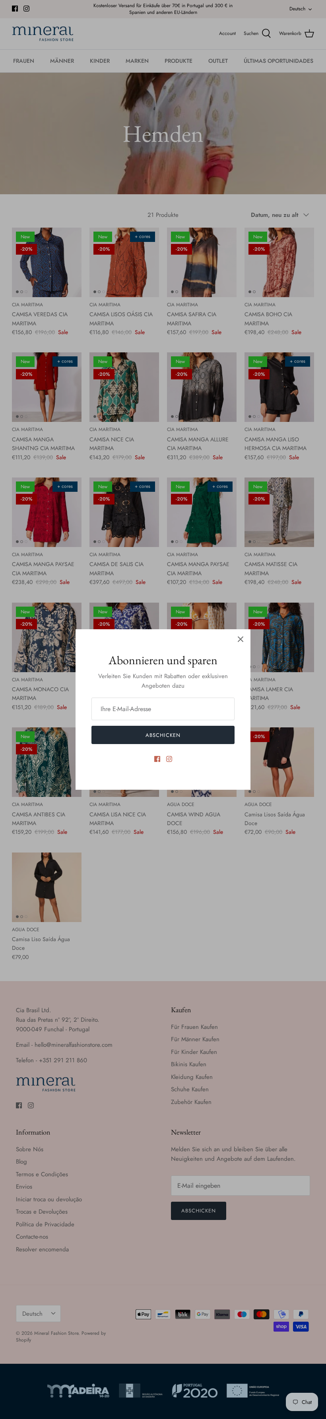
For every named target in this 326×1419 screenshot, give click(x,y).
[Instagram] (169, 759)
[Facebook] (157, 759)
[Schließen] (240, 639)
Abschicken (163, 735)
